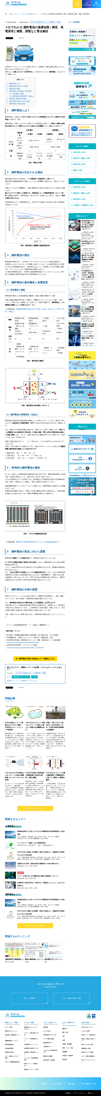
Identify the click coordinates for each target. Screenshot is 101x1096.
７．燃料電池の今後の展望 (15, 104)
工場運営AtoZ (47, 1046)
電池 (58, 22)
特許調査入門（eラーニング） (53, 960)
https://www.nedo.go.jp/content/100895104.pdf (23, 642)
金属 (63, 1040)
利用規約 (68, 1093)
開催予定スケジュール (11, 1031)
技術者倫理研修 (9, 1048)
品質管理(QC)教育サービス (31, 1048)
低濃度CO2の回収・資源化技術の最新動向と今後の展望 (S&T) (38, 863)
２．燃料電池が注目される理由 (17, 86)
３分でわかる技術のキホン (38, 22)
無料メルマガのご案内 (87, 1044)
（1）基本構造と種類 (16, 94)
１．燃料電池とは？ (13, 83)
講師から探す (78, 170)
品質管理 (45, 1027)
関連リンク (91, 1093)
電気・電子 (65, 1032)
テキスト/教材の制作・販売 (71, 998)
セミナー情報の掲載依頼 (87, 1056)
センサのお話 (46, 1031)
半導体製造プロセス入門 (49, 1035)
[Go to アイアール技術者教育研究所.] (5, 14)
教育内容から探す (79, 164)
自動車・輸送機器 (67, 1044)
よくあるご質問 (85, 1031)
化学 (63, 1036)
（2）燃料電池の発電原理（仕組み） (21, 96)
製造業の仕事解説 (48, 1056)
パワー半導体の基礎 (48, 1039)
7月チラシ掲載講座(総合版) (12, 1062)
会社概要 (43, 1083)
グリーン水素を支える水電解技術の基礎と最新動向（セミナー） (38, 876)
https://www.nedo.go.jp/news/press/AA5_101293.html (25, 647)
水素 (34, 677)
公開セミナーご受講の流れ (88, 1035)
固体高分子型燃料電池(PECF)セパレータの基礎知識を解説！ (37, 542)
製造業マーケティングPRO (31, 1069)
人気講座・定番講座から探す (83, 205)
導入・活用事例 (29, 998)
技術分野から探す (79, 152)
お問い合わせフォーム (87, 1027)
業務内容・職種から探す (82, 158)
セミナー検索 (8, 1027)
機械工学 (64, 1028)
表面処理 (64, 1059)
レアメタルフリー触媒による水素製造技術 (31, 843)
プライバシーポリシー (79, 1093)
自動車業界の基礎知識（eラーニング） (14, 960)
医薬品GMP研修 (9, 1052)
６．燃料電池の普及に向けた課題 (18, 101)
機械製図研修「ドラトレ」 (12, 1040)
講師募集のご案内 (86, 1048)
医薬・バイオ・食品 (67, 1048)
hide (22, 79)
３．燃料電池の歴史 (13, 89)
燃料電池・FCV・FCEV (21, 677)
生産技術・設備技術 (67, 1055)
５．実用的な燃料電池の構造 (16, 99)
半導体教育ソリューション (31, 1044)
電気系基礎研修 (9, 1044)
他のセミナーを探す (36, 926)
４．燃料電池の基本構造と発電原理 (18, 91)
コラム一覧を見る (36, 808)
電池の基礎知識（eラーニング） (34, 960)
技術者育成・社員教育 (49, 1060)
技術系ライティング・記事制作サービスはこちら (22, 681)
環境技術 (52, 22)
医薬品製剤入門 (47, 1042)
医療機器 (64, 1051)
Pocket (21, 38)
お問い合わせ (71, 1083)
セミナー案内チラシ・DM (88, 1083)
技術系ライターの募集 (87, 1052)
